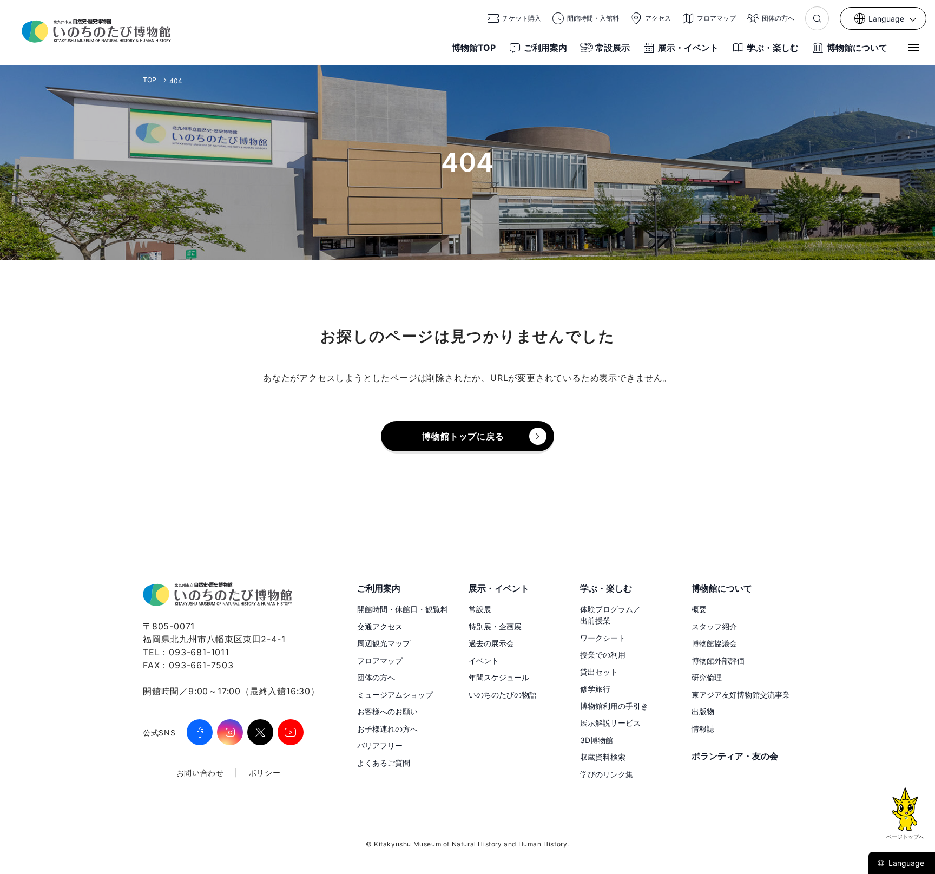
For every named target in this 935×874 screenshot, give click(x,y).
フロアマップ (380, 660)
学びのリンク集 (606, 774)
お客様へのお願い (387, 711)
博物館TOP (474, 47)
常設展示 (612, 47)
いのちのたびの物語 (503, 694)
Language (906, 863)
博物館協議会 (714, 643)
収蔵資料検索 (602, 756)
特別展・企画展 (495, 626)
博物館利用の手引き (614, 706)
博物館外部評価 (718, 660)
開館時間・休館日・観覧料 (402, 609)
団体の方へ (376, 677)
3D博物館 (596, 740)
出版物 (703, 711)
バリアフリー (380, 745)
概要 (699, 609)
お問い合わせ (200, 772)
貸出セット (599, 671)
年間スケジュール (499, 677)
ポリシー (265, 772)
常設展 (480, 609)
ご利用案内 (545, 47)
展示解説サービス (610, 722)
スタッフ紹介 (714, 626)
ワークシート (602, 637)
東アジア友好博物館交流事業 (741, 694)
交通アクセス (380, 626)
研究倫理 (707, 677)
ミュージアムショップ (395, 694)
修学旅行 (595, 688)
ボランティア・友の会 (735, 756)
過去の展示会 (491, 643)
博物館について (857, 47)
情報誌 (703, 728)
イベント (484, 660)
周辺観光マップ (383, 643)
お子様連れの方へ (387, 728)
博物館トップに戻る (463, 436)
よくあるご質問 (383, 762)
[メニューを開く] (913, 48)
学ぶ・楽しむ (773, 47)
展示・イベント (688, 47)
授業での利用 (602, 654)
